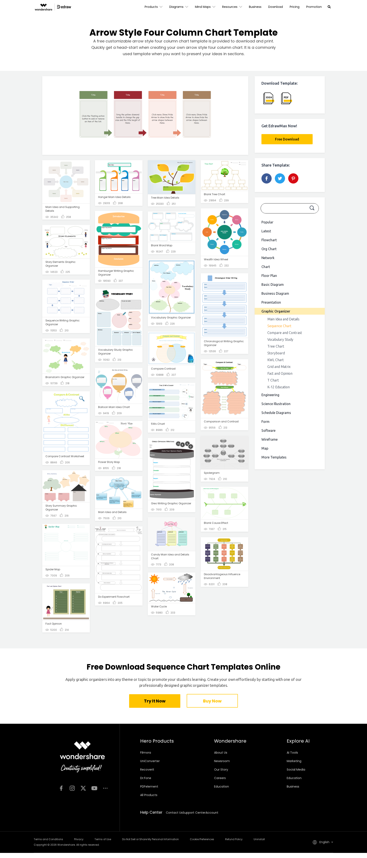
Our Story (221, 769)
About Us (220, 752)
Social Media (296, 769)
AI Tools (292, 752)
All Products (148, 795)
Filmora (145, 752)
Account (212, 812)
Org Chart (269, 249)
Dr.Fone (145, 778)
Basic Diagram (272, 284)
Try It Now (154, 701)
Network (267, 258)
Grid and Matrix (279, 367)
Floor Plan (269, 276)
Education (221, 786)
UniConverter (150, 761)
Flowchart (269, 240)
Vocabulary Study (280, 339)
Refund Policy (234, 839)
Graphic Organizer (275, 311)
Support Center (194, 812)
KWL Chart (275, 360)
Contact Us (174, 812)
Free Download (287, 139)
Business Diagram (275, 293)
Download (275, 7)
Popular (267, 222)
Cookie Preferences (202, 839)
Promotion (314, 7)
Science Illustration (276, 404)
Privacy (78, 839)
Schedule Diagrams (276, 413)
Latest (266, 231)
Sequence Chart (279, 326)
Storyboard (276, 353)
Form (265, 421)
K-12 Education (278, 387)
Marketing (294, 761)
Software (268, 430)
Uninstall (259, 839)
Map (264, 448)
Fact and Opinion (279, 373)
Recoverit (147, 769)
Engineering (270, 395)
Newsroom (222, 761)
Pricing (294, 7)
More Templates (274, 457)
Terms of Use (103, 839)
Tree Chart (275, 346)
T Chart (273, 380)
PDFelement (149, 786)
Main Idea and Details (283, 319)
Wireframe (269, 439)
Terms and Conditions (48, 839)
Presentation (271, 302)
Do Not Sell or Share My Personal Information (150, 839)
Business (255, 7)
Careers (220, 778)
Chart (265, 267)
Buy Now (212, 701)
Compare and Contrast (284, 333)
